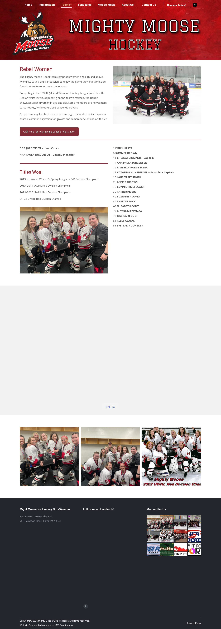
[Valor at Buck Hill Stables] (167, 549)
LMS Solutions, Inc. (64, 625)
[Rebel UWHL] (110, 456)
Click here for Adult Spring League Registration (49, 131)
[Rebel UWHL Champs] (49, 456)
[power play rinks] (153, 549)
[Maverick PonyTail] (153, 536)
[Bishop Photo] (181, 549)
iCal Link (110, 407)
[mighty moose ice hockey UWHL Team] (171, 456)
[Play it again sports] (194, 549)
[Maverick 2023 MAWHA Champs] (194, 522)
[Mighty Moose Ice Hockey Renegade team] (181, 536)
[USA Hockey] (194, 536)
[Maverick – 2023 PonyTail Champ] (181, 522)
